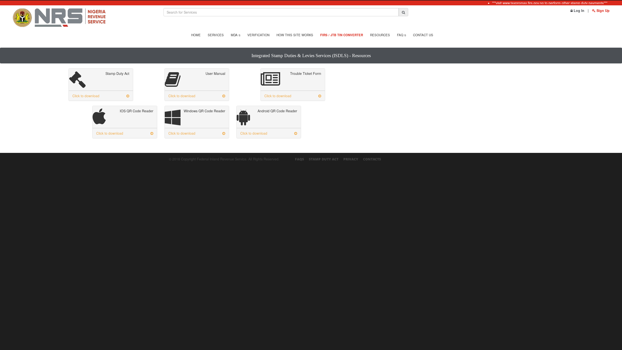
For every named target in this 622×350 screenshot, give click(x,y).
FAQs (299, 159)
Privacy (350, 159)
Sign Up (603, 10)
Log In (578, 10)
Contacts (372, 159)
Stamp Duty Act (323, 159)
